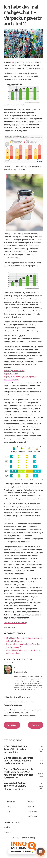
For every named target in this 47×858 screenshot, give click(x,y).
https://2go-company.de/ (14, 370)
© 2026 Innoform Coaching (23, 837)
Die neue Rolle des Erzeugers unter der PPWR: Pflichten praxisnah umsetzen (18, 760)
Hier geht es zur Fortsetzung (15, 622)
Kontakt (7, 827)
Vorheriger (12, 725)
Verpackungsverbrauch (12, 662)
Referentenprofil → (33, 689)
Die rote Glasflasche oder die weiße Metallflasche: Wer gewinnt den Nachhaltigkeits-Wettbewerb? (19, 773)
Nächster (35, 725)
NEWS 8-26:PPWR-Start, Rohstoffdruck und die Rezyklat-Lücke (16, 749)
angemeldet (17, 702)
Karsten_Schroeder (11, 659)
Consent (7, 832)
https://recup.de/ (11, 373)
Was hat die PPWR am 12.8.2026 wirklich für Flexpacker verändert (15, 786)
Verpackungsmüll (25, 659)
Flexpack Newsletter (12, 822)
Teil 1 (14, 62)
